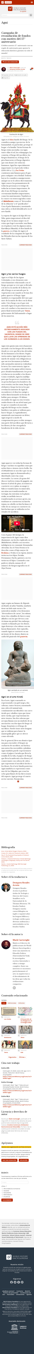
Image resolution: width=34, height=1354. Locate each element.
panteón (23, 637)
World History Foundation (10, 1301)
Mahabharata (8, 201)
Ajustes (29, 1294)
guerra (6, 231)
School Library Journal (17, 1235)
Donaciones (20, 1294)
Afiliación (8, 2)
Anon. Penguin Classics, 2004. (13, 851)
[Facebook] (11, 1283)
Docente (6, 1191)
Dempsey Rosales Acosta (17, 69)
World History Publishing (9, 1304)
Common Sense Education (22, 1231)
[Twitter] (15, 1283)
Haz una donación (9, 1160)
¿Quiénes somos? (8, 1291)
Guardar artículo (7, 75)
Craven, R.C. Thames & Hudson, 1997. (15, 853)
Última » (22, 1057)
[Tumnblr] (18, 1283)
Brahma (5, 553)
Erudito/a (7, 1197)
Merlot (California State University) (13, 1233)
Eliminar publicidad (26, 245)
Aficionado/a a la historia (12, 1189)
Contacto (20, 1291)
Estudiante (7, 1193)
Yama (27, 311)
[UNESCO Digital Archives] (17, 1329)
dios (12, 140)
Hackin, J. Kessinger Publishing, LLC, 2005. (13, 864)
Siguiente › (13, 1057)
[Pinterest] (22, 1283)
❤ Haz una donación (10, 62)
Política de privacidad (10, 1293)
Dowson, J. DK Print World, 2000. (16, 860)
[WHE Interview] (14, 987)
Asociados (10, 1294)
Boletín (27, 1291)
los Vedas (20, 170)
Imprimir (5, 78)
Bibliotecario (8, 1194)
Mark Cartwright (15, 67)
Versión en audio (21, 75)
